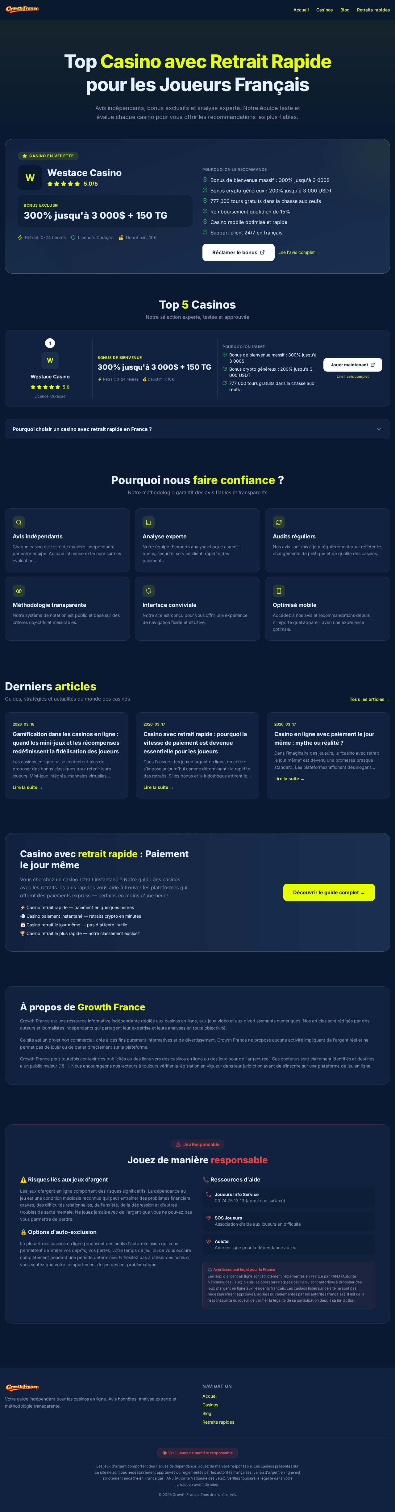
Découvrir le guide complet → (329, 892)
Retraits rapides (373, 9)
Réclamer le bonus (234, 252)
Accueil (301, 9)
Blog (345, 9)
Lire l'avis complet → (299, 252)
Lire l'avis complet (353, 376)
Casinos (324, 9)
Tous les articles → (370, 699)
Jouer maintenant (349, 364)
